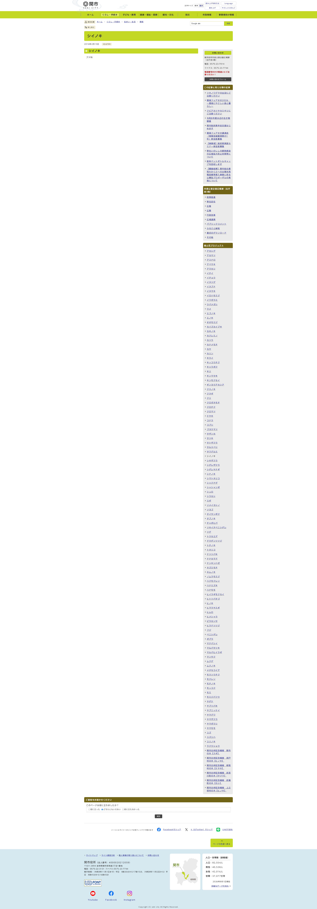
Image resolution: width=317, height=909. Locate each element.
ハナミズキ (212, 586)
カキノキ (211, 331)
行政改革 (211, 215)
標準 (196, 5)
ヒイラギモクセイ (215, 594)
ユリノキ (211, 742)
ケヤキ (210, 416)
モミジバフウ (213, 697)
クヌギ (210, 394)
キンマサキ (212, 376)
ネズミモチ (212, 568)
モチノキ (211, 684)
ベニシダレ (212, 635)
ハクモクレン (213, 581)
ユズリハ (211, 737)
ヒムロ (210, 612)
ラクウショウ (213, 746)
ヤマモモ (211, 728)
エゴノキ (211, 313)
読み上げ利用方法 (212, 3)
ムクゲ (210, 661)
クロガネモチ (213, 403)
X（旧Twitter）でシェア (202, 829)
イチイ (210, 273)
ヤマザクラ (212, 719)
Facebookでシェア (172, 829)
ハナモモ (211, 590)
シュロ (210, 492)
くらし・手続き (113, 22)
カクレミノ (212, 336)
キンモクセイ (213, 380)
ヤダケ (210, 701)
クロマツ (211, 412)
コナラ (210, 420)
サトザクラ (212, 443)
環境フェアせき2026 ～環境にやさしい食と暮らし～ (219, 103)
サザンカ (211, 434)
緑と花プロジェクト (214, 246)
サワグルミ (212, 452)
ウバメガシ (212, 305)
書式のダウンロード (216, 233)
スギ (209, 501)
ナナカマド (212, 559)
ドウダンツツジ (214, 541)
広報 (209, 206)
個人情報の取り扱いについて (131, 855)
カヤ (209, 349)
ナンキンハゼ (213, 563)
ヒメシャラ (212, 617)
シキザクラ (212, 461)
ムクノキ (211, 666)
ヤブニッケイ (213, 710)
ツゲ (209, 532)
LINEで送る (228, 829)
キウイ (210, 358)
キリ (209, 371)
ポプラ (210, 639)
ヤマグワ (211, 715)
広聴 (209, 211)
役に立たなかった (132, 809)
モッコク (211, 688)
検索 (228, 23)
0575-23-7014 (217, 64)
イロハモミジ (213, 296)
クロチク (211, 407)
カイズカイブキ (214, 327)
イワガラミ (212, 300)
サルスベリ (212, 447)
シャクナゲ (212, 483)
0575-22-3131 (97, 869)
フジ (209, 630)
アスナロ (211, 260)
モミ (209, 693)
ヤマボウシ (212, 724)
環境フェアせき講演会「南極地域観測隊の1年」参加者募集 (218, 136)
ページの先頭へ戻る (221, 844)
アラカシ (211, 269)
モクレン (211, 679)
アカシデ (211, 251)
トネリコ (211, 550)
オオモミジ (212, 322)
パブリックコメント (216, 224)
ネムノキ (211, 572)
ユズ (209, 733)
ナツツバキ (212, 554)
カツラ (210, 340)
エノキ (210, 318)
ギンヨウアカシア (215, 385)
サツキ (210, 438)
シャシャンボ (213, 487)
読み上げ (212, 8)
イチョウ (211, 278)
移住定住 (211, 202)
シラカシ (211, 496)
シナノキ (211, 474)
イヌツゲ (211, 282)
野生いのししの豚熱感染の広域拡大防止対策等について (219, 154)
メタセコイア (213, 670)
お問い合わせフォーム (218, 79)
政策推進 (211, 197)
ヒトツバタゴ (213, 599)
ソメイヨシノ (213, 505)
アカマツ (211, 255)
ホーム (100, 22)
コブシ (210, 425)
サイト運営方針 (108, 855)
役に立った (95, 809)
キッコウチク (213, 363)
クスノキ (211, 389)
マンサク (211, 657)
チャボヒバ (212, 523)
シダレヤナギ (213, 470)
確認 (158, 816)
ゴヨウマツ (212, 429)
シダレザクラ (213, 465)
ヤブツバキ (212, 706)
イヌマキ (211, 291)
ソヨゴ (210, 510)
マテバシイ (212, 643)
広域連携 (211, 220)
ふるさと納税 (213, 228)
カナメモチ (212, 345)
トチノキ (211, 545)
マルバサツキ (213, 648)
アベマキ (211, 264)
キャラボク (212, 367)
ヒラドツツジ (213, 626)
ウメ (209, 309)
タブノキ (211, 519)
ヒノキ (210, 603)
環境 (142, 22)
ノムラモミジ (213, 577)
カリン (210, 354)
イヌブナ (211, 287)
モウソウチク (213, 675)
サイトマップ (92, 855)
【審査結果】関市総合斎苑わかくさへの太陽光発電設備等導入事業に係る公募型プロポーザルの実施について (219, 175)
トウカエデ (212, 536)
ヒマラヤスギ (213, 608)
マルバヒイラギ (214, 652)
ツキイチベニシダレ (216, 528)
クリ (209, 398)
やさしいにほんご (228, 8)
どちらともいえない (112, 809)
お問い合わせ (153, 855)
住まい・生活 (130, 22)
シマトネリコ (213, 478)
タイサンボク (213, 514)
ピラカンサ (212, 621)
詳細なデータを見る (220, 886)
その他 (210, 237)
